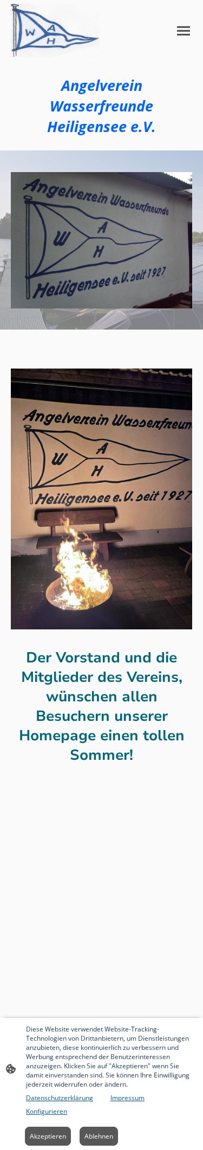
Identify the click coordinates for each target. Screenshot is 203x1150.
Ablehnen (98, 1136)
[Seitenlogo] (55, 30)
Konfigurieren (46, 1111)
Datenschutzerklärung (59, 1097)
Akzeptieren (48, 1136)
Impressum (127, 1097)
